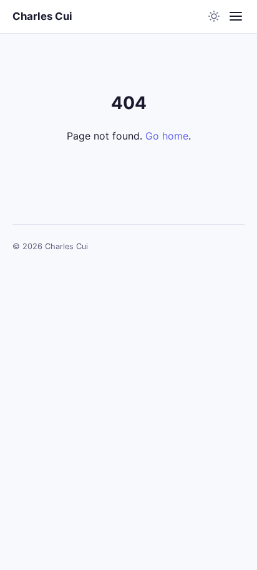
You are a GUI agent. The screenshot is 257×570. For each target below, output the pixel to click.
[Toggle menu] (236, 16)
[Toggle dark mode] (214, 16)
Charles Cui (42, 16)
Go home (166, 136)
